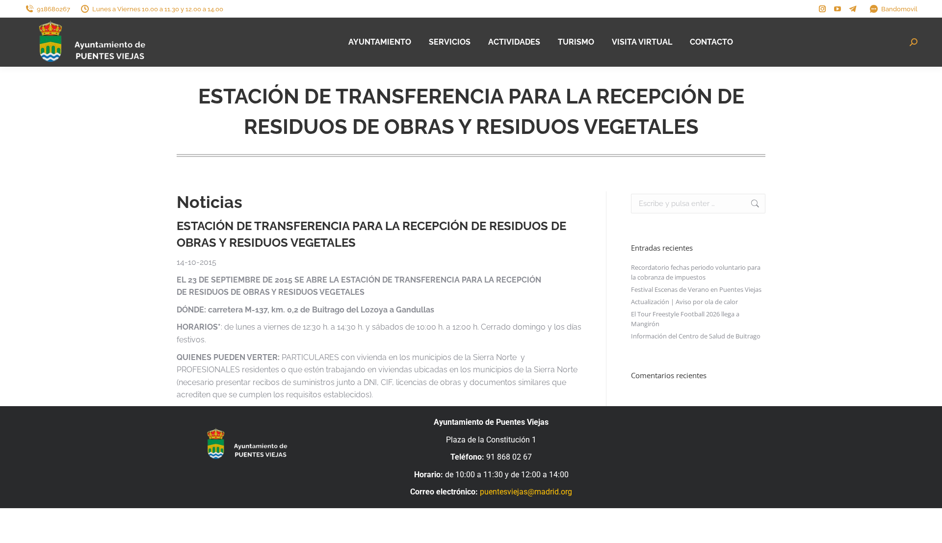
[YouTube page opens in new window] (837, 8)
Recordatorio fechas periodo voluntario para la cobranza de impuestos (695, 272)
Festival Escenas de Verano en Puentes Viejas (696, 289)
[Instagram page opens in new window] (822, 8)
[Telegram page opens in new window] (852, 8)
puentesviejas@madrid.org (526, 491)
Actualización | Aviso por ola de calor (684, 301)
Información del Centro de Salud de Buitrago (695, 336)
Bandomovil (899, 9)
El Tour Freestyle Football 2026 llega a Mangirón (685, 319)
